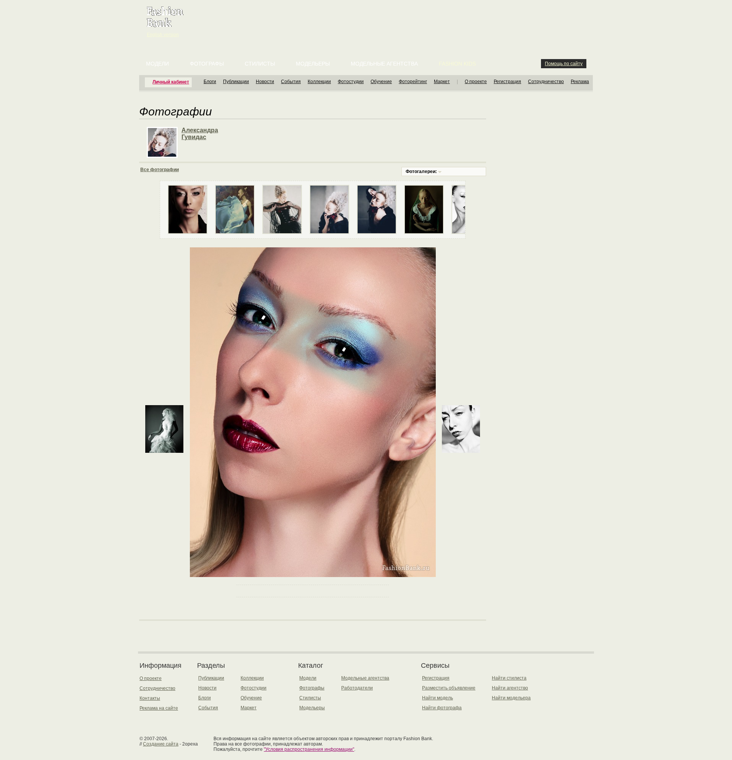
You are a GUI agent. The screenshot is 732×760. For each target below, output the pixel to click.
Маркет (442, 81)
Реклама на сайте (159, 708)
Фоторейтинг (413, 81)
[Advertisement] (367, 19)
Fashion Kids (457, 64)
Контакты (150, 698)
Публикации (236, 81)
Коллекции (319, 81)
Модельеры (313, 64)
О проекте (476, 81)
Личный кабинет (170, 82)
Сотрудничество (546, 81)
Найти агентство (510, 688)
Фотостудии (351, 81)
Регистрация (507, 81)
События (291, 81)
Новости (265, 81)
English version (163, 34)
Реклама (580, 81)
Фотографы (207, 64)
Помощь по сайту (564, 63)
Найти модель (437, 698)
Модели (157, 64)
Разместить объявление (448, 688)
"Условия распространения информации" (309, 749)
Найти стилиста (509, 678)
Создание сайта (160, 744)
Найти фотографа (442, 707)
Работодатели (357, 688)
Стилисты (260, 64)
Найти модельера (511, 698)
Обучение (381, 81)
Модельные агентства (384, 64)
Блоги (210, 81)
